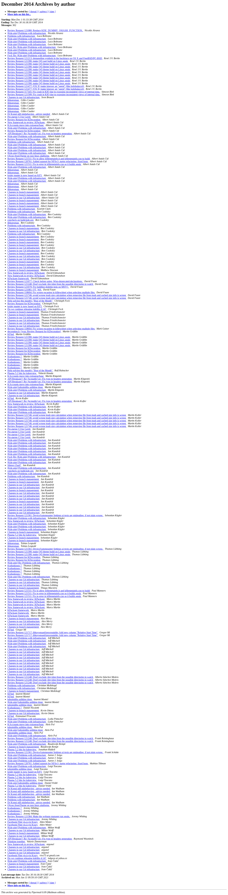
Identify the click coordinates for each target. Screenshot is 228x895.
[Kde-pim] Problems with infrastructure (27, 33)
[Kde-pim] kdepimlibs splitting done (25, 387)
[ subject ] (43, 11)
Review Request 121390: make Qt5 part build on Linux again (38, 61)
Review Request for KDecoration (24, 119)
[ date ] (52, 11)
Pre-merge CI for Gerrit (19, 117)
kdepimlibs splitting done (20, 699)
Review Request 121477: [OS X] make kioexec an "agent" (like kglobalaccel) (46, 86)
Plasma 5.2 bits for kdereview (22, 373)
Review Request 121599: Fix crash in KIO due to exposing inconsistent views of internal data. (54, 94)
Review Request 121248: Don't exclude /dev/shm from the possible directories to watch (50, 284)
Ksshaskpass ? (14, 356)
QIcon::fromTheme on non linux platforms (28, 156)
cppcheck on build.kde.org (20, 220)
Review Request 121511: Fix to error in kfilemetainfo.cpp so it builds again (44, 164)
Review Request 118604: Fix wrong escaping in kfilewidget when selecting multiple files (51, 292)
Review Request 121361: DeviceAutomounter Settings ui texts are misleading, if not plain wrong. (55, 515)
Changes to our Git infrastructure (23, 97)
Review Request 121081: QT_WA (24, 289)
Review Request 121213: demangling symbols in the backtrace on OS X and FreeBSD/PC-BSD (55, 58)
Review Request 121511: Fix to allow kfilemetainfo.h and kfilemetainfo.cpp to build (48, 158)
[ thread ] (33, 11)
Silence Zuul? (14, 465)
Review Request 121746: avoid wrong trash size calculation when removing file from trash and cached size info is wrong (67, 295)
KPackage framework (18, 278)
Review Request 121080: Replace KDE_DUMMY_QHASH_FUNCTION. (45, 30)
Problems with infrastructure (21, 36)
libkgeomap (13, 100)
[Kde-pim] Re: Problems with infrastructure (29, 562)
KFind (10, 334)
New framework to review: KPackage (26, 122)
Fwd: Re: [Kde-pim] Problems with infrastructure (31, 47)
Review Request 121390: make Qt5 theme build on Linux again (39, 64)
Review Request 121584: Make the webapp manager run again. (38, 816)
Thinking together (16, 841)
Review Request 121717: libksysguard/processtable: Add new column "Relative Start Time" (52, 632)
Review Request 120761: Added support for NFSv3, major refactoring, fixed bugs (48, 161)
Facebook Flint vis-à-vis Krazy (22, 822)
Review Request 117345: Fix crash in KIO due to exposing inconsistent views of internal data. (53, 91)
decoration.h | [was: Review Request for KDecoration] (34, 331)
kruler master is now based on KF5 (24, 175)
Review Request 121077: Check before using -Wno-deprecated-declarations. (45, 281)
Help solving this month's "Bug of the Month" (30, 300)
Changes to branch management (23, 192)
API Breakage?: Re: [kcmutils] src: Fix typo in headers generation (39, 133)
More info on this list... (19, 14)
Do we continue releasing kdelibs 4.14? (27, 309)
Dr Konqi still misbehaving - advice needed (29, 114)
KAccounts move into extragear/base (25, 125)
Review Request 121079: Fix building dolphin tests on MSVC (38, 287)
